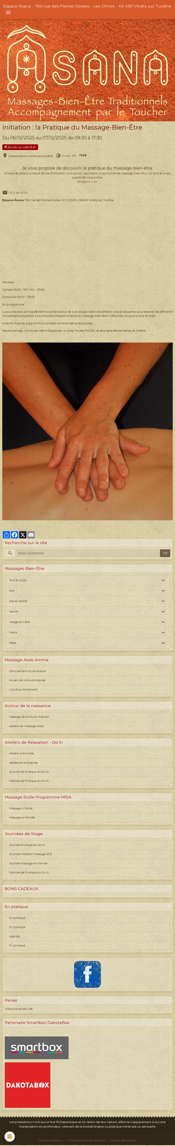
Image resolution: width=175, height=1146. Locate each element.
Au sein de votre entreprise (27, 680)
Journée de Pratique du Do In (29, 771)
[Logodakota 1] (27, 1085)
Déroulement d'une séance (27, 671)
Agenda (14, 936)
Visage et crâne (19, 622)
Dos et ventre (18, 601)
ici (95, 181)
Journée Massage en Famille (28, 863)
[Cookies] (10, 1136)
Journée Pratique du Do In (27, 845)
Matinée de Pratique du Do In (29, 781)
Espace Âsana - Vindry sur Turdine (30, 155)
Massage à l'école (21, 808)
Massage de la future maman (29, 716)
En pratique (17, 918)
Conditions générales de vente (85, 1140)
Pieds (12, 643)
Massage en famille (22, 817)
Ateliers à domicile (21, 753)
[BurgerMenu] (8, 12)
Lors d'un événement (23, 689)
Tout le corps (17, 580)
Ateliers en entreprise (23, 762)
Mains (13, 632)
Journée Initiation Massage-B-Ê (30, 854)
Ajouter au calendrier (21, 147)
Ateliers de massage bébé (26, 726)
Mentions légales (50, 1140)
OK (165, 553)
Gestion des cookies (123, 1140)
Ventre (13, 611)
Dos (11, 590)
